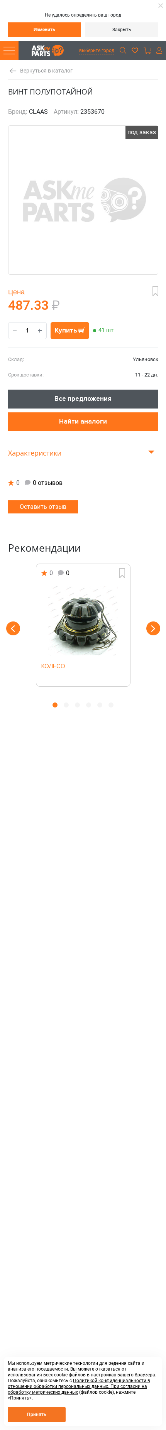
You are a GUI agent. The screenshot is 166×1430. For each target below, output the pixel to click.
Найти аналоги (83, 421)
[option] (83, 625)
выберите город (96, 50)
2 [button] (66, 704)
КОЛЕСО (53, 666)
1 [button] (55, 704)
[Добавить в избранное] (155, 291)
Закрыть (121, 29)
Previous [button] (13, 628)
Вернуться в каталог (46, 71)
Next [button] (153, 628)
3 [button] (77, 704)
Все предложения (83, 399)
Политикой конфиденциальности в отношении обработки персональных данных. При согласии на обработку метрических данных (79, 1386)
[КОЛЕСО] (83, 620)
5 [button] (99, 704)
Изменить (44, 29)
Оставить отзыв (43, 506)
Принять (36, 1414)
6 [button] (110, 704)
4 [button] (88, 704)
